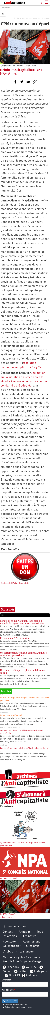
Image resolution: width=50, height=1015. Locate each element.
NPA (2, 695)
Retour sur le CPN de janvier (14, 638)
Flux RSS (14, 975)
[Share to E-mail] (28, 81)
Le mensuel (26, 951)
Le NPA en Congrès (8, 914)
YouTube (31, 967)
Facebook (12, 967)
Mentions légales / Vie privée (22, 957)
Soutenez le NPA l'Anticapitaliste (15, 583)
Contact (8, 931)
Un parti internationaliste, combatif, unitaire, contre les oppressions (23, 654)
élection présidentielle (10, 728)
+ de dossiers (6, 917)
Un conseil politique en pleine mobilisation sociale (22, 671)
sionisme (4, 713)
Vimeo (7, 971)
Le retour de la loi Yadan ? (11, 716)
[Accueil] (12, 2)
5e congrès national (8, 878)
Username (6, 980)
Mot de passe (8, 990)
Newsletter (10, 941)
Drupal (24, 961)
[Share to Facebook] (15, 81)
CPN (2, 615)
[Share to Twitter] (22, 81)
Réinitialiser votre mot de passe (18, 1007)
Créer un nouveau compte (16, 1005)
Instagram (40, 971)
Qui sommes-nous (14, 926)
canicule (3, 745)
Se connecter (11, 946)
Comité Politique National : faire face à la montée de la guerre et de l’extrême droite (22, 622)
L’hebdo (8, 951)
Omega (36, 961)
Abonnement (31, 941)
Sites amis (32, 946)
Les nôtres (29, 936)
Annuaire (25, 931)
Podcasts (32, 975)
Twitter (22, 971)
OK (3, 14)
